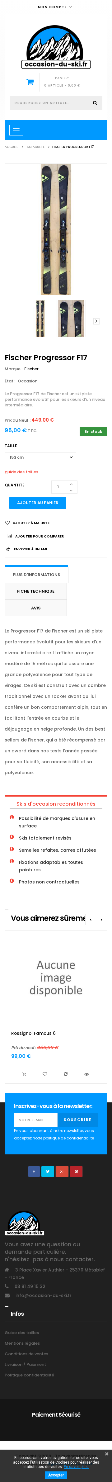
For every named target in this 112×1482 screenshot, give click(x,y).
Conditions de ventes (26, 1354)
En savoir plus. (76, 1467)
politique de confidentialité (68, 1138)
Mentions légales (22, 1343)
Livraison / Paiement (25, 1364)
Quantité (14, 485)
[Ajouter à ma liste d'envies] (45, 1074)
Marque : (14, 369)
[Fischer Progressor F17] (40, 318)
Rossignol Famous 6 (33, 1033)
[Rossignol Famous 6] (56, 978)
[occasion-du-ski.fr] (56, 47)
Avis (36, 608)
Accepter (56, 1475)
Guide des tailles (22, 1333)
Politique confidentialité (29, 1375)
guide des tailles (21, 472)
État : (10, 381)
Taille (11, 445)
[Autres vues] (15, 321)
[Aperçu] (87, 1074)
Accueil (11, 146)
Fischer (32, 369)
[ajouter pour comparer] (66, 1074)
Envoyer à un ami (30, 549)
